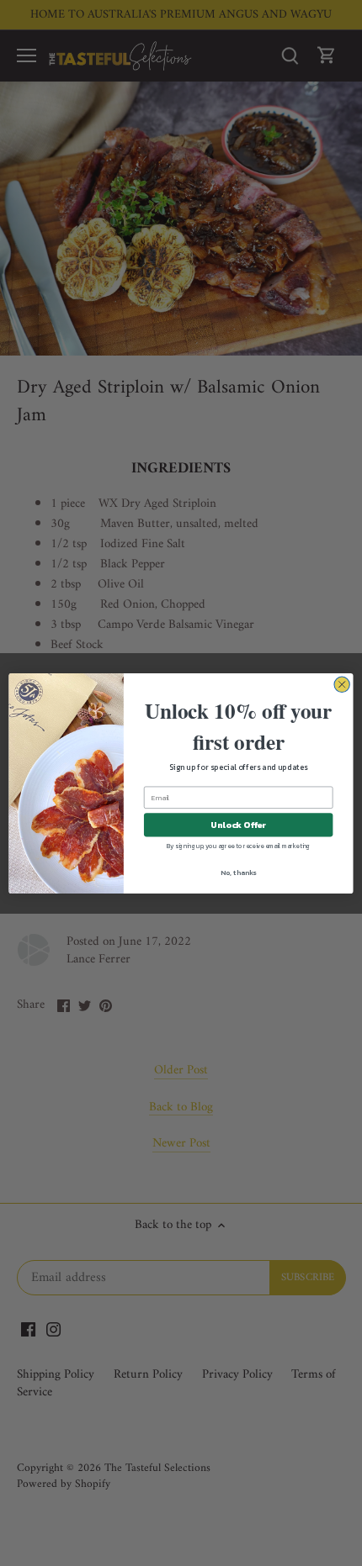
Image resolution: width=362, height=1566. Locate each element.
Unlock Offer (238, 824)
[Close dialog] (341, 684)
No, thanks (238, 872)
